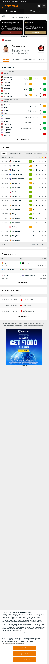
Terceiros (18, 630)
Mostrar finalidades (24, 660)
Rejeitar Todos (24, 654)
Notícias (16, 59)
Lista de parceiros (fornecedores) (13, 643)
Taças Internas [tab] (15, 153)
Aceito (24, 648)
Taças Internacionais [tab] (33, 153)
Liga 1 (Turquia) (9, 72)
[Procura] (39, 6)
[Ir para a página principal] (11, 6)
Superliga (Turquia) (11, 99)
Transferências (29, 59)
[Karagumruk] (41, 49)
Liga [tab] (4, 153)
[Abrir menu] (44, 6)
